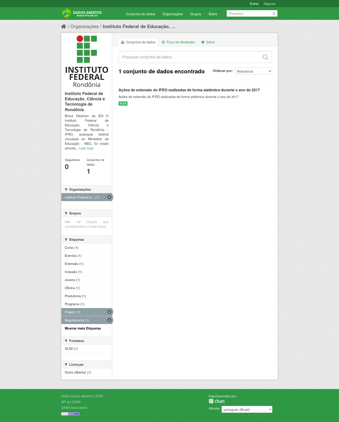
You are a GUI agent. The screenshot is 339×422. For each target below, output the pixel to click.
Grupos (195, 14)
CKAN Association (74, 407)
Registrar (270, 3)
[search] (265, 56)
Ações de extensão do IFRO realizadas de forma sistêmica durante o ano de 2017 (189, 89)
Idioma (214, 408)
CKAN (216, 401)
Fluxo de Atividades (180, 42)
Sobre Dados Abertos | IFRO (82, 396)
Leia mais (86, 148)
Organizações (173, 14)
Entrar (254, 3)
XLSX (123, 103)
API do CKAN (70, 401)
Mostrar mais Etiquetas (83, 328)
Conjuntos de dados (140, 14)
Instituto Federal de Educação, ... (139, 26)
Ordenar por (222, 70)
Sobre (212, 14)
